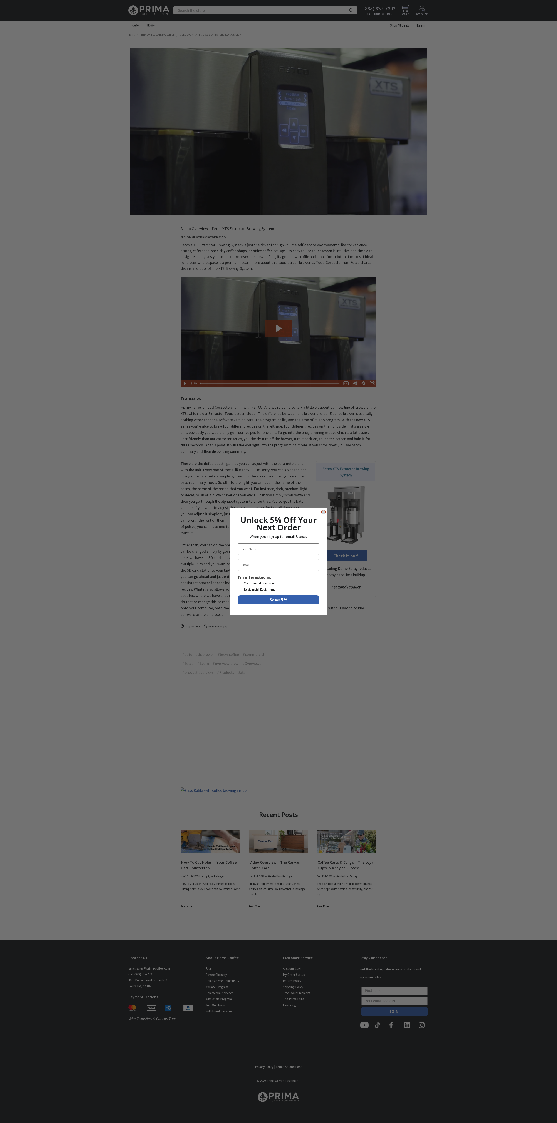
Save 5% (278, 600)
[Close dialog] (323, 512)
